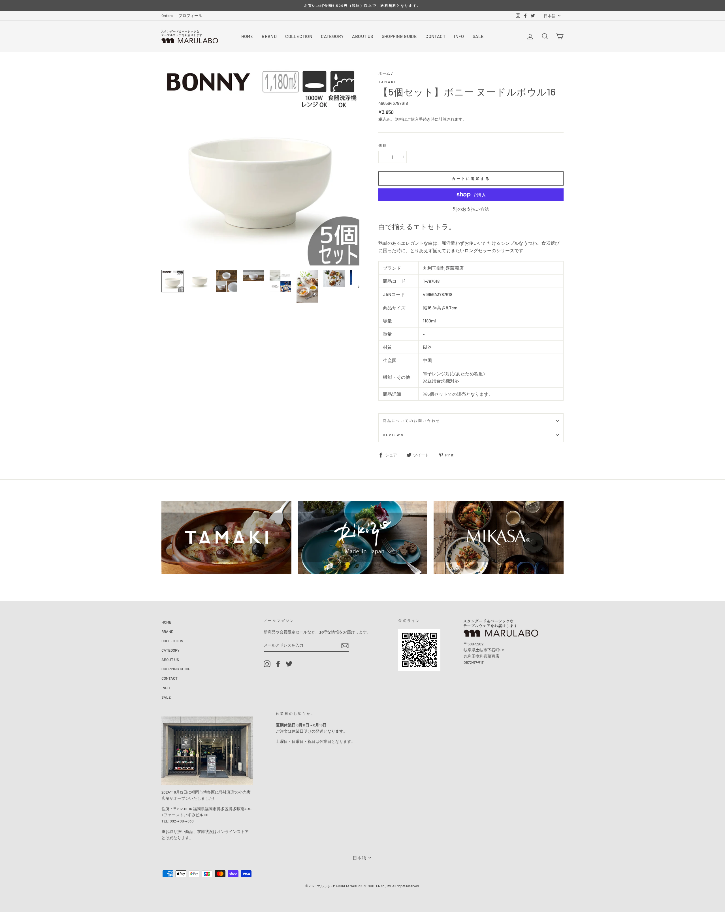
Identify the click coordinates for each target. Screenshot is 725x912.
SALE (478, 36)
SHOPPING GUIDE (399, 36)
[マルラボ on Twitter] (289, 663)
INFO (459, 36)
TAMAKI (387, 82)
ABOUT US (362, 36)
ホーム (384, 73)
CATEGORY (332, 36)
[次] (355, 286)
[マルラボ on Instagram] (267, 663)
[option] (362, 5)
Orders (167, 15)
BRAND (269, 36)
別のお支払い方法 (471, 209)
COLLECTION (298, 36)
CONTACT (435, 36)
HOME (247, 36)
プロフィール (190, 15)
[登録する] (345, 645)
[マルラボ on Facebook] (278, 663)
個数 (382, 145)
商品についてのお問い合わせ (411, 420)
